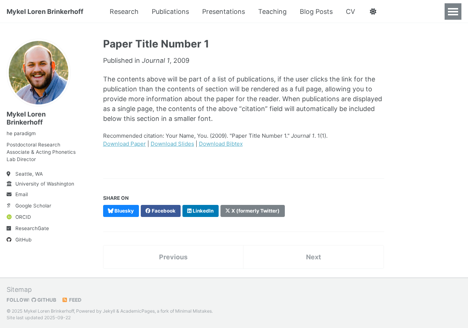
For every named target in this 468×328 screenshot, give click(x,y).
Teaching (272, 11)
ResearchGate (32, 228)
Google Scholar (33, 206)
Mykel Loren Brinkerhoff (45, 11)
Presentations (223, 11)
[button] (372, 11)
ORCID (23, 217)
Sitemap (19, 289)
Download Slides (172, 143)
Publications (170, 11)
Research (124, 11)
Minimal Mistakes (193, 311)
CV (350, 11)
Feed (75, 300)
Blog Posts (316, 11)
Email (21, 194)
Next (313, 257)
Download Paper (124, 143)
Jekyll (109, 311)
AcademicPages (137, 311)
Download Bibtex (221, 143)
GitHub (23, 240)
